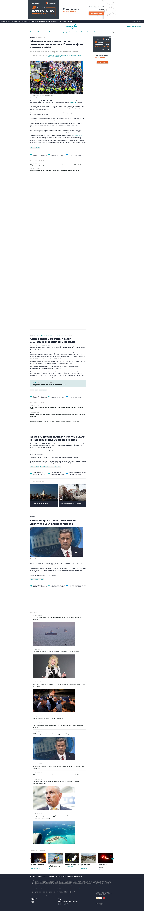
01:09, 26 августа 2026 (67, 181)
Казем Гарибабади (44, 278)
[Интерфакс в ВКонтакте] (63, 904)
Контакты (33, 876)
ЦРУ (32, 579)
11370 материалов (35, 868)
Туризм (48, 21)
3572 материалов (52, 869)
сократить (40, 139)
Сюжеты (89, 32)
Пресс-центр (51, 876)
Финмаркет (42, 21)
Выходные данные (100, 903)
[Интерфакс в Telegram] (61, 904)
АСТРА (32, 902)
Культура (65, 32)
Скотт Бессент (42, 390)
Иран (36, 278)
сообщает (73, 102)
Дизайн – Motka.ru (99, 904)
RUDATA (59, 899)
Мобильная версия (5, 21)
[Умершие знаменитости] (72, 862)
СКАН (59, 898)
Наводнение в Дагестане (85, 865)
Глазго (32, 148)
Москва (71, 32)
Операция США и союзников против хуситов (103, 866)
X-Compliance (34, 898)
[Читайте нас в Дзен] (59, 904)
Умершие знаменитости (72, 864)
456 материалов (69, 866)
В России (39, 32)
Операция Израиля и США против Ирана (49, 181)
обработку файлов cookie (94, 885)
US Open (57, 466)
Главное (32, 32)
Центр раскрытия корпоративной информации (68, 901)
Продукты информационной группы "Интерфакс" (53, 892)
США (32, 278)
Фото (95, 32)
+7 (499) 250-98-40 (71, 888)
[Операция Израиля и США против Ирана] (55, 863)
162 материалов (85, 868)
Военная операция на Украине (37, 865)
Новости (83, 32)
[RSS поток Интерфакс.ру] (65, 904)
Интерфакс (72, 26)
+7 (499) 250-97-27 (82, 888)
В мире (46, 32)
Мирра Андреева (44, 466)
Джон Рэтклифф (39, 579)
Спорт (59, 32)
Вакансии (59, 876)
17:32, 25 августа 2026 (40, 517)
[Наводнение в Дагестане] (88, 862)
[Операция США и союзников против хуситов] (105, 862)
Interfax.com (24, 21)
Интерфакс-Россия (33, 21)
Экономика (52, 32)
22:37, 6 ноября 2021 (40, 37)
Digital (77, 32)
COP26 (38, 148)
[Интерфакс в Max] (68, 904)
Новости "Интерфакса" (62, 897)
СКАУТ (32, 899)
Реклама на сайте (68, 876)
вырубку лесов (77, 135)
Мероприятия (71, 21)
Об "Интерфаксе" (16, 21)
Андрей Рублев (35, 466)
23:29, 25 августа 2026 (40, 433)
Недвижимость (54, 21)
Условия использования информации (104, 902)
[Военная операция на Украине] (38, 862)
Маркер (32, 901)
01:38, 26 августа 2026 (67, 335)
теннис (52, 466)
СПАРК (32, 897)
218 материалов (102, 870)
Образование (63, 21)
